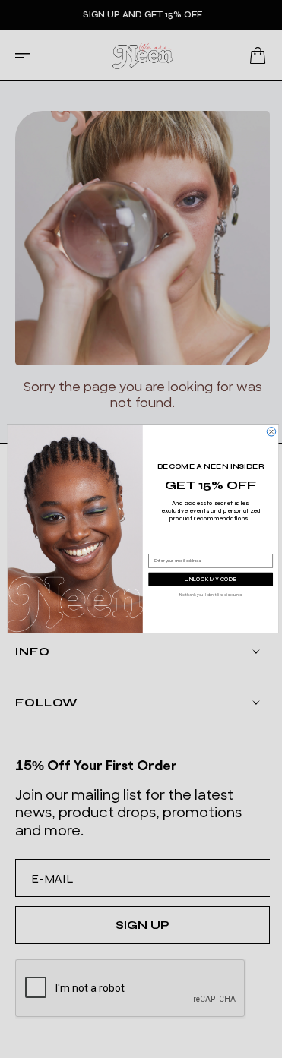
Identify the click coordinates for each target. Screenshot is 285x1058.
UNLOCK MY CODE (209, 579)
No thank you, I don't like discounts (209, 594)
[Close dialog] (269, 432)
